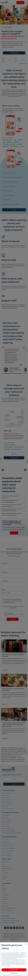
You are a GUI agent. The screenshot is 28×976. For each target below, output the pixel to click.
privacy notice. (7, 965)
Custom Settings (14, 973)
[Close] (26, 944)
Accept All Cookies (14, 969)
